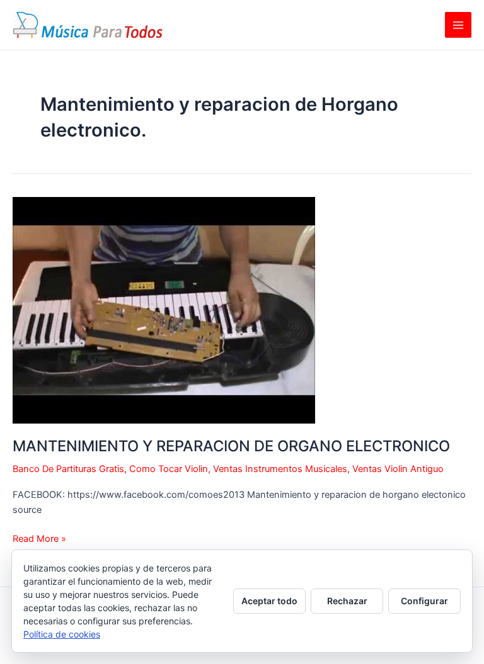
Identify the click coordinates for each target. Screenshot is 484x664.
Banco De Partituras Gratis (68, 469)
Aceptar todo (269, 600)
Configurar (424, 600)
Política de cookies (61, 634)
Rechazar (347, 600)
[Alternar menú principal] (458, 25)
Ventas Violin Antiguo (398, 469)
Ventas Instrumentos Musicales (280, 469)
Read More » (39, 539)
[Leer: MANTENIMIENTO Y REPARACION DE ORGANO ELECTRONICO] (164, 309)
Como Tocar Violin (168, 469)
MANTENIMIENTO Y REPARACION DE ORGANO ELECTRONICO (231, 446)
